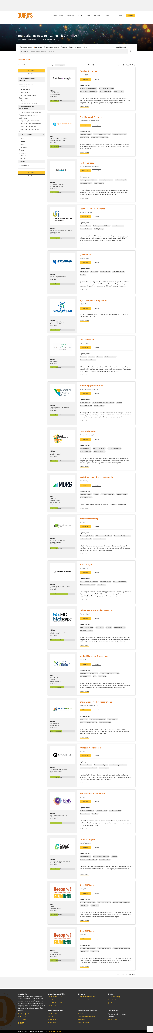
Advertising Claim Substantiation (30, 124)
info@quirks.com (112, 1019)
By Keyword (24, 51)
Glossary (80, 1013)
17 (130, 65)
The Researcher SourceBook (86, 997)
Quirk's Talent (52, 1022)
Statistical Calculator (84, 1022)
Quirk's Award (112, 1003)
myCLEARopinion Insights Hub (93, 300)
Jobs (88, 16)
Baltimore (23, 147)
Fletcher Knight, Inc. (89, 71)
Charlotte (23, 159)
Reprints (58, 1031)
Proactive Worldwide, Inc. (91, 747)
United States (24, 165)
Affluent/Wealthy (25, 90)
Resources (97, 16)
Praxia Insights (86, 564)
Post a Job (51, 1016)
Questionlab (85, 254)
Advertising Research (26, 132)
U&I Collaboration (88, 431)
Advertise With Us (23, 1020)
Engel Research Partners (90, 117)
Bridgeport (23, 153)
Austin (22, 144)
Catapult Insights (87, 839)
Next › (133, 65)
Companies (70, 16)
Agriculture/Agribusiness (28, 95)
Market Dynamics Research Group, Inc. (97, 477)
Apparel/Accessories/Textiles (29, 104)
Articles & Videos (58, 16)
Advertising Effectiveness (28, 126)
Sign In (120, 16)
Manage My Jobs (53, 1019)
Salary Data (81, 1019)
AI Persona (23, 118)
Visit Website (85, 79)
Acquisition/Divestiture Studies (29, 121)
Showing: (50, 65)
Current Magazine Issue (55, 997)
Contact (97, 79)
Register (130, 16)
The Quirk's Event (23, 1017)
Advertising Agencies (26, 84)
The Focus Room (87, 339)
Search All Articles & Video (55, 1003)
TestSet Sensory (87, 162)
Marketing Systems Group (91, 385)
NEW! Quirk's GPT (122, 47)
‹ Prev (117, 65)
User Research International (92, 208)
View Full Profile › (84, 106)
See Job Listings (52, 1013)
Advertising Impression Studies (29, 129)
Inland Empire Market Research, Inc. (96, 701)
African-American (25, 92)
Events (80, 16)
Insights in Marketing (89, 518)
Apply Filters (31, 70)
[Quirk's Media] (25, 16)
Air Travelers (24, 98)
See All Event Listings (114, 997)
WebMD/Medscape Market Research (96, 610)
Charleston (23, 156)
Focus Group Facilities (84, 1000)
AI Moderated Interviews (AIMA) (29, 115)
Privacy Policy (51, 1031)
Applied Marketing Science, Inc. (94, 656)
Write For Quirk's (53, 1006)
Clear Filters (31, 74)
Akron (22, 139)
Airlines (22, 101)
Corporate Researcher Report (86, 1016)
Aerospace (23, 87)
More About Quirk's (23, 1014)
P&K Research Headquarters (92, 793)
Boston (22, 150)
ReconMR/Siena (87, 885)
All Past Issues (52, 1000)
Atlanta (22, 142)
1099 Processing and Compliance (30, 112)
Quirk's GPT (108, 16)
